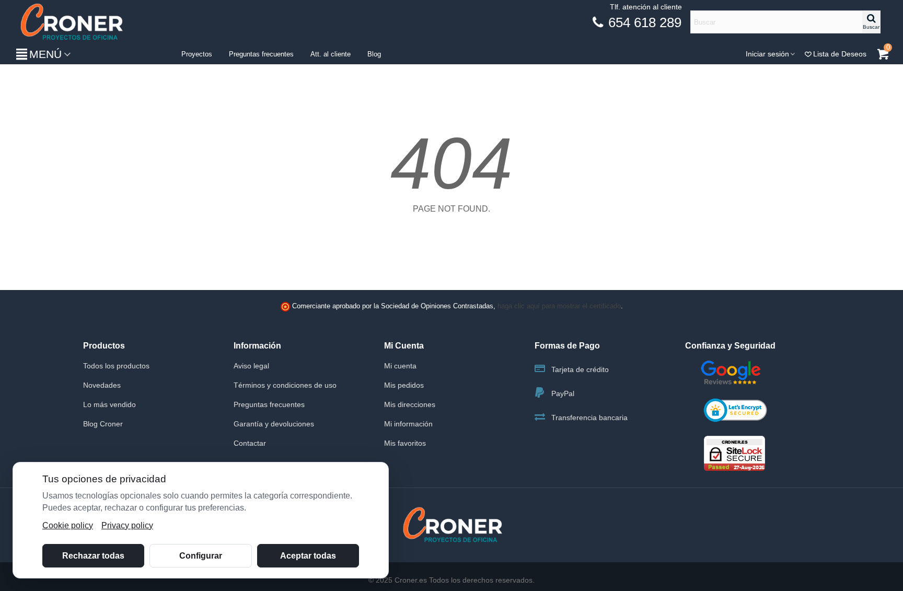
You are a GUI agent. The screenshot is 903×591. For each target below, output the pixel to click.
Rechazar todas (93, 555)
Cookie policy (67, 525)
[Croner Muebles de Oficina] (70, 22)
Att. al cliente (330, 54)
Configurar (200, 555)
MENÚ (45, 54)
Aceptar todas (308, 555)
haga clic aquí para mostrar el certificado (559, 306)
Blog (374, 54)
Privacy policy (127, 525)
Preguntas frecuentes (261, 54)
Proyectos (196, 54)
